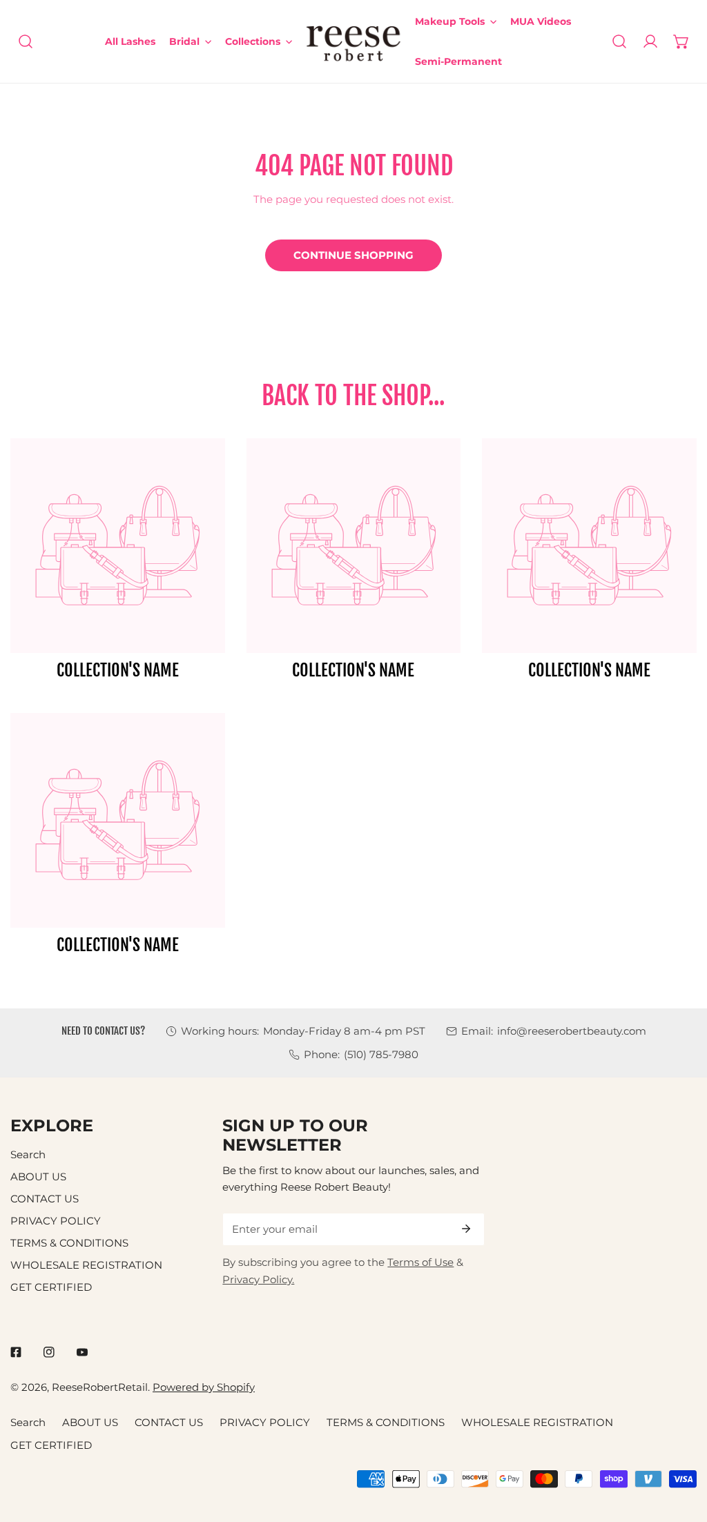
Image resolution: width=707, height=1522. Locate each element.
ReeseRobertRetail (100, 1387)
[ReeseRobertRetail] (353, 41)
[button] (681, 41)
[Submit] (466, 1229)
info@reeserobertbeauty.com (571, 1030)
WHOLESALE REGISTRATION (86, 1264)
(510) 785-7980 (381, 1054)
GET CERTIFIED (51, 1287)
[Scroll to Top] (682, 1448)
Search (28, 1154)
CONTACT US (44, 1198)
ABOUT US (38, 1176)
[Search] (25, 41)
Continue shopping (353, 255)
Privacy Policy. (258, 1279)
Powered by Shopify (204, 1387)
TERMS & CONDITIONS (69, 1242)
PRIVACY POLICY (55, 1220)
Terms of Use (420, 1262)
